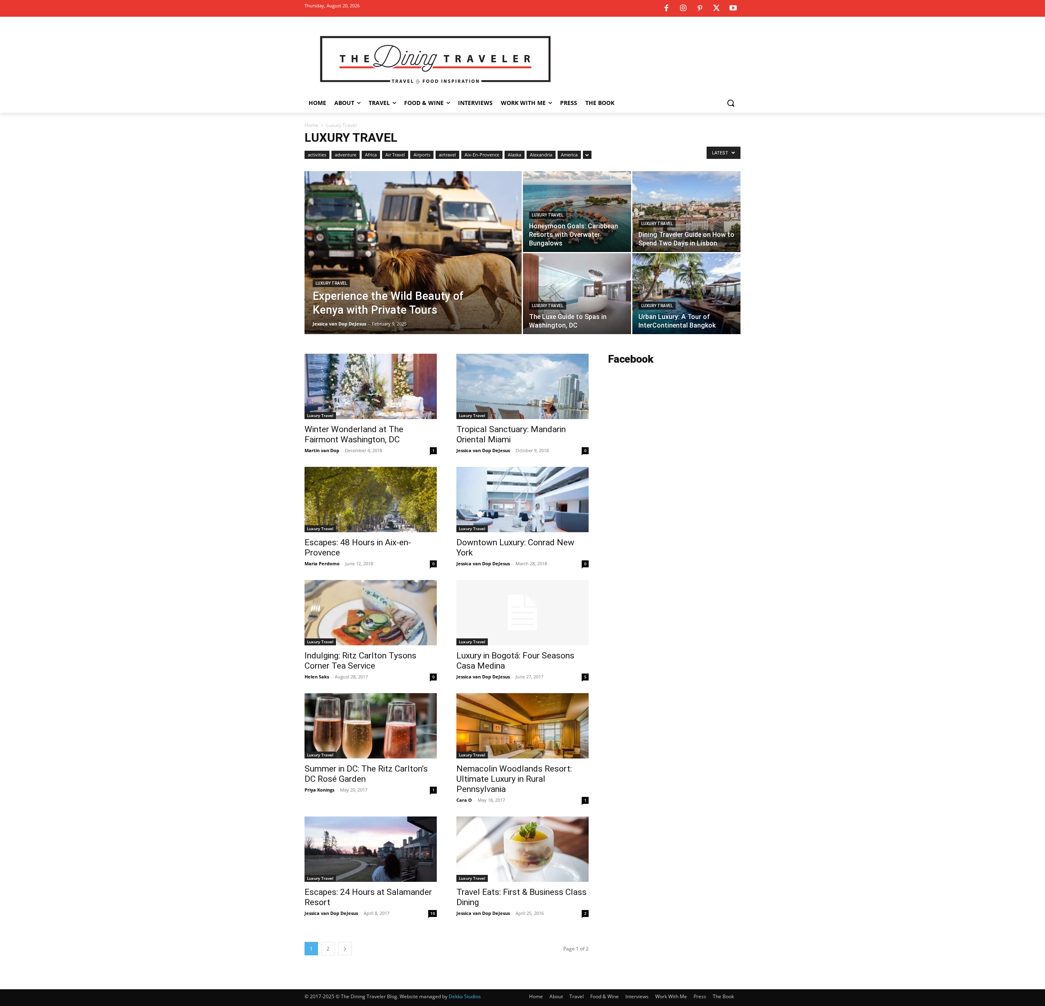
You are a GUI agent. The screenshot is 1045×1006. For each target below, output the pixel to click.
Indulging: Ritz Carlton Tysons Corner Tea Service (360, 661)
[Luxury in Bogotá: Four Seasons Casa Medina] (522, 612)
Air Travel (395, 155)
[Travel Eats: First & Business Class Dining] (522, 849)
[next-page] (345, 948)
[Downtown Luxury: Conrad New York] (522, 499)
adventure (345, 155)
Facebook (630, 359)
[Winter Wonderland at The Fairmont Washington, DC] (371, 386)
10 (432, 913)
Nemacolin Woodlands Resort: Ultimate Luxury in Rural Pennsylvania (514, 779)
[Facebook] (666, 8)
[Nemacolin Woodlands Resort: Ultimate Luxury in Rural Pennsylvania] (522, 725)
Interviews (637, 996)
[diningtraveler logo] (435, 58)
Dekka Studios (465, 996)
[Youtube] (733, 8)
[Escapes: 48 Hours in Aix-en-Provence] (371, 499)
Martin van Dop (322, 450)
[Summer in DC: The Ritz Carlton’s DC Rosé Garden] (371, 725)
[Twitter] (716, 8)
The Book (723, 996)
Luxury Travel (331, 283)
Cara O (464, 800)
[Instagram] (683, 8)
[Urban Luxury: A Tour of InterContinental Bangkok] (686, 293)
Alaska (514, 155)
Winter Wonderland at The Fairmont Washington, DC (354, 434)
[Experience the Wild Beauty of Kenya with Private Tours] (413, 265)
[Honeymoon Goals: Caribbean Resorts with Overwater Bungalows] (577, 211)
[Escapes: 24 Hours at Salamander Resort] (371, 849)
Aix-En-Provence (482, 155)
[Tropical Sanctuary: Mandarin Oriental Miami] (522, 386)
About (556, 996)
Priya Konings (319, 790)
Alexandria (541, 155)
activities (317, 155)
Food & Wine (604, 996)
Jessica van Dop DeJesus (339, 324)
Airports (422, 155)
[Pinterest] (699, 8)
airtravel (447, 155)
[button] (730, 103)
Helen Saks (317, 677)
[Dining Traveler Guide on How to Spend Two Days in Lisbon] (686, 211)
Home (311, 125)
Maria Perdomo (322, 563)
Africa (371, 155)
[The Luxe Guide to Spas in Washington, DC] (577, 293)
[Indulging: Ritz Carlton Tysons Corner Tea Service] (371, 612)
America (569, 155)
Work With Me (671, 996)
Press (700, 996)
